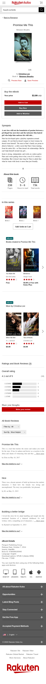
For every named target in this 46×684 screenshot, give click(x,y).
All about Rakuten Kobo (13, 587)
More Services (15, 658)
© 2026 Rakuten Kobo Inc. (12, 642)
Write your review (23, 409)
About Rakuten (29, 658)
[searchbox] (23, 9)
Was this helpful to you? (11, 464)
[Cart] (41, 2)
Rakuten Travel (32, 654)
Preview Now (16, 80)
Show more (39, 453)
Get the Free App (10, 617)
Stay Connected (9, 610)
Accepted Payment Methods (15, 626)
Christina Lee (24, 74)
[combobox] (11, 426)
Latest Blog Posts (10, 602)
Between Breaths (26, 76)
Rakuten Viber (28, 651)
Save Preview (32, 80)
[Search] (41, 9)
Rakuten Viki (15, 651)
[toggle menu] (4, 2)
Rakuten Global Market (15, 654)
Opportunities (8, 594)
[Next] (43, 267)
